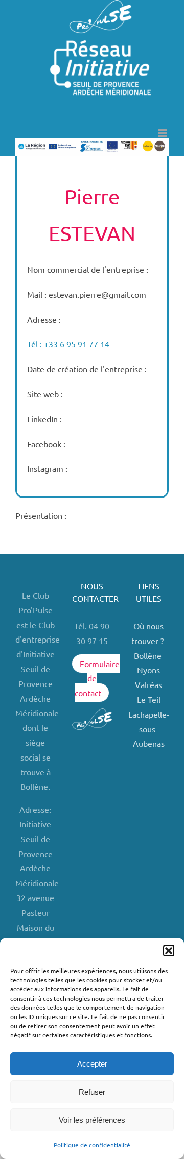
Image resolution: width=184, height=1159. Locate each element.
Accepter (92, 1063)
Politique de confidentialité (92, 1145)
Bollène (149, 655)
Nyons (148, 670)
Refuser (92, 1091)
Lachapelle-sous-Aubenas (148, 729)
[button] (169, 950)
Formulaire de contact (97, 678)
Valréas (148, 684)
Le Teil (148, 699)
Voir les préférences (92, 1120)
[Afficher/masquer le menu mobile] (163, 133)
